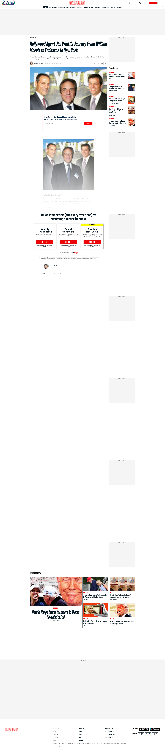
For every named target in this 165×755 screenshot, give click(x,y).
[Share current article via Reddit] (105, 63)
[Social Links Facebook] (139, 734)
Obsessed (73, 7)
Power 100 (98, 7)
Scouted (119, 7)
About (54, 743)
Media (67, 7)
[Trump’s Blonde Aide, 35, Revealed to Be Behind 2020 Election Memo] (131, 91)
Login (76, 253)
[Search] (163, 7)
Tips (63, 743)
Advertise (70, 743)
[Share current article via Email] (102, 63)
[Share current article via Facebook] (94, 63)
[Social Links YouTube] (149, 734)
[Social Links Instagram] (146, 734)
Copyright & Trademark (120, 743)
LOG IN (160, 3)
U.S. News (112, 7)
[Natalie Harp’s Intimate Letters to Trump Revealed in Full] (131, 79)
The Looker (61, 7)
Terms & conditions (108, 743)
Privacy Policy (92, 258)
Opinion (91, 7)
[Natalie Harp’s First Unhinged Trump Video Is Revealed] (131, 103)
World (80, 734)
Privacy (79, 743)
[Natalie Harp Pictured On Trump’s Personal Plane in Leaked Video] (131, 113)
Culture (81, 737)
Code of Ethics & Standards (89, 743)
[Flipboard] (156, 734)
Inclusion (99, 743)
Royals (79, 7)
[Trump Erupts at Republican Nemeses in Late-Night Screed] (131, 125)
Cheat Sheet (53, 7)
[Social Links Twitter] (142, 734)
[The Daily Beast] (77, 3)
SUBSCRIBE (152, 3)
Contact (58, 743)
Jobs (66, 743)
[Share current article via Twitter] (98, 63)
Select (45, 242)
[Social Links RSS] (153, 734)
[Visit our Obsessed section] (14, 3)
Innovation (105, 7)
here (65, 273)
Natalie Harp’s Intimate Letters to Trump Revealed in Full (55, 614)
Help (75, 743)
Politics (85, 7)
